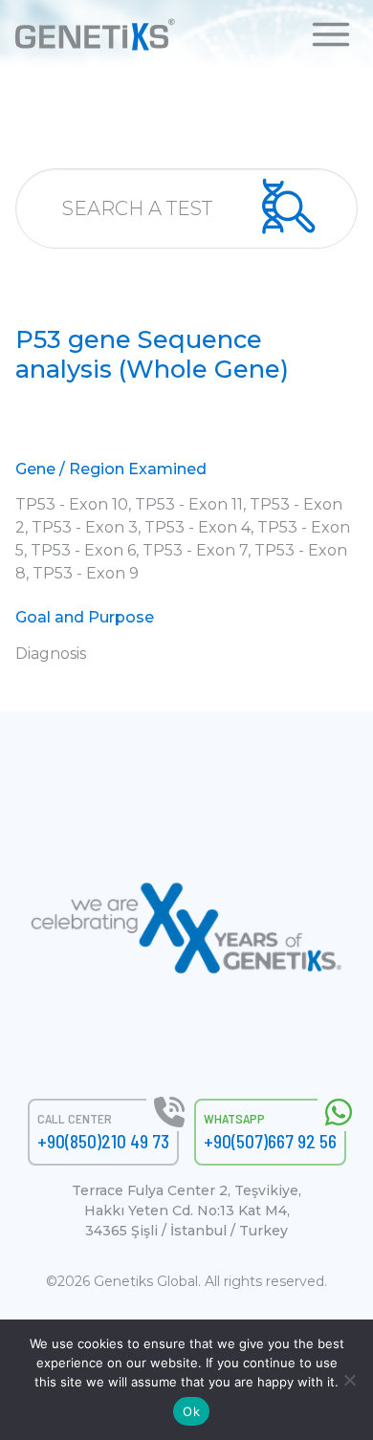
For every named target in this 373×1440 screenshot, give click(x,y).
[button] (331, 33)
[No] (349, 1379)
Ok (191, 1411)
